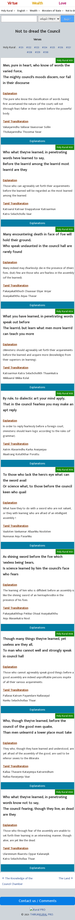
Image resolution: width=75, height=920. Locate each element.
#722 (28, 47)
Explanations (37, 141)
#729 (37, 52)
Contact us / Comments (37, 901)
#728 (29, 52)
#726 (60, 47)
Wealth (37, 3)
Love (62, 3)
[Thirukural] (37, 909)
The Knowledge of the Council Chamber (17, 881)
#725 (52, 47)
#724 (44, 47)
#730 (45, 52)
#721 (21, 47)
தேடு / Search (67, 20)
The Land (64, 878)
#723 (36, 47)
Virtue (13, 3)
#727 (68, 47)
